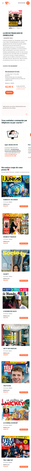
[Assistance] (28, 3)
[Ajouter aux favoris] (26, 114)
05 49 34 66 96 (21, 3)
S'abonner (9, 92)
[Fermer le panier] (3, 3)
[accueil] (7, 3)
